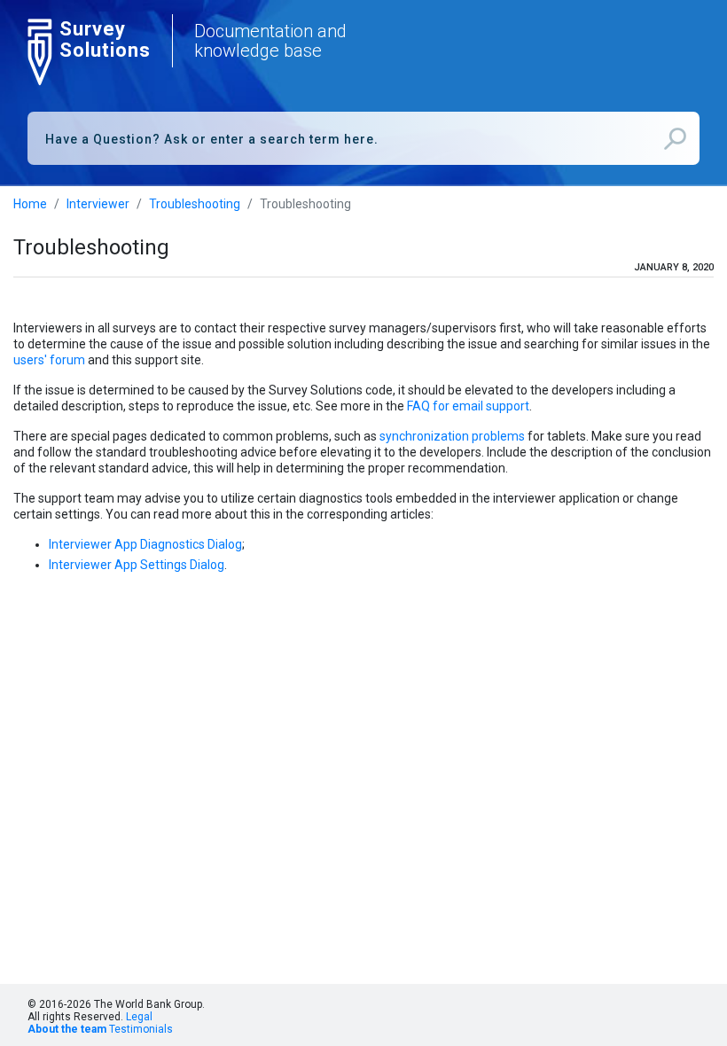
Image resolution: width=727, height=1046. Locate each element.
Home (30, 204)
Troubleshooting (194, 204)
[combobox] (363, 138)
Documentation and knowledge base (270, 40)
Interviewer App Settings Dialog (136, 565)
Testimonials (141, 1029)
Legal (139, 1017)
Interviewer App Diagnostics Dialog (145, 544)
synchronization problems (452, 436)
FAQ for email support (468, 406)
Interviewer (97, 204)
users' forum (49, 360)
